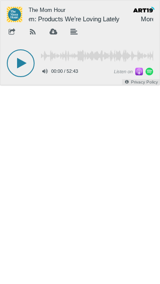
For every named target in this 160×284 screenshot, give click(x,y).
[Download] (53, 32)
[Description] (74, 32)
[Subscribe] (33, 32)
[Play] (21, 63)
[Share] (12, 32)
